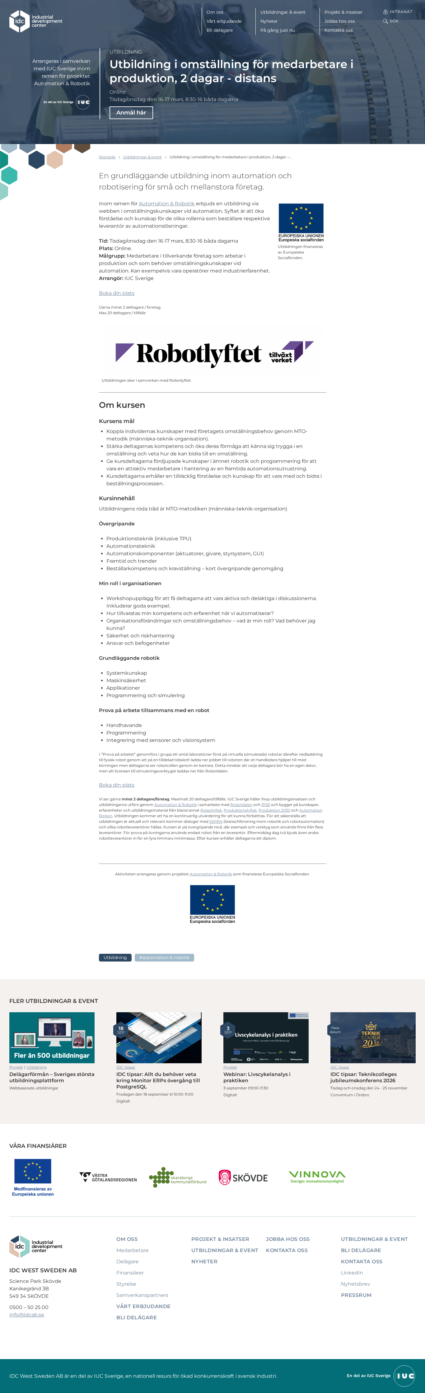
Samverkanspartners (142, 1295)
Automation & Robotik (167, 204)
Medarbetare (132, 1250)
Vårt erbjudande (224, 21)
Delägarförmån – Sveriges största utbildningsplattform (52, 1037)
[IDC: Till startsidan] (35, 21)
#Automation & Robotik (164, 957)
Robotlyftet (211, 810)
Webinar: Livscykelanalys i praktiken (266, 1037)
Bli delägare (220, 30)
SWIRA (215, 821)
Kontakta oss (339, 30)
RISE (265, 804)
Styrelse (126, 1284)
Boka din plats (116, 293)
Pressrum (356, 1295)
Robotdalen (241, 804)
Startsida (107, 157)
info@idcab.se (26, 1315)
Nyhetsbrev (355, 1284)
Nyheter (269, 21)
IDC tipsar (125, 1067)
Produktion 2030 (274, 810)
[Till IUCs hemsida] (381, 1376)
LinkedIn (352, 1273)
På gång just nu (277, 30)
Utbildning (126, 52)
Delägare (127, 1262)
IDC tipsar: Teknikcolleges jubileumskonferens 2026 (373, 1037)
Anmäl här (131, 112)
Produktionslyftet (240, 810)
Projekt (16, 1067)
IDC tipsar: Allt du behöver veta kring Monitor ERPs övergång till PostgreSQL (159, 1037)
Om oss (215, 12)
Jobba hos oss (340, 21)
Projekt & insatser (344, 12)
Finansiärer (130, 1273)
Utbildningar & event (283, 12)
